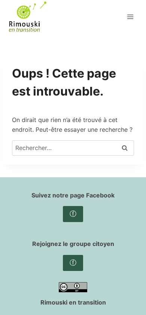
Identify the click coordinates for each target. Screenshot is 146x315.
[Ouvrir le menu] (130, 16)
